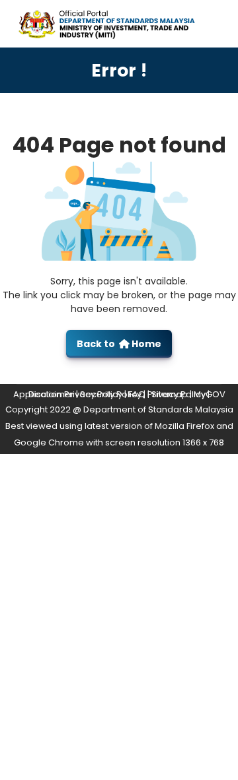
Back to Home (119, 343)
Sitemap (169, 394)
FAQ (136, 394)
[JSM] (119, 22)
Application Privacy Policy (67, 394)
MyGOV (209, 394)
